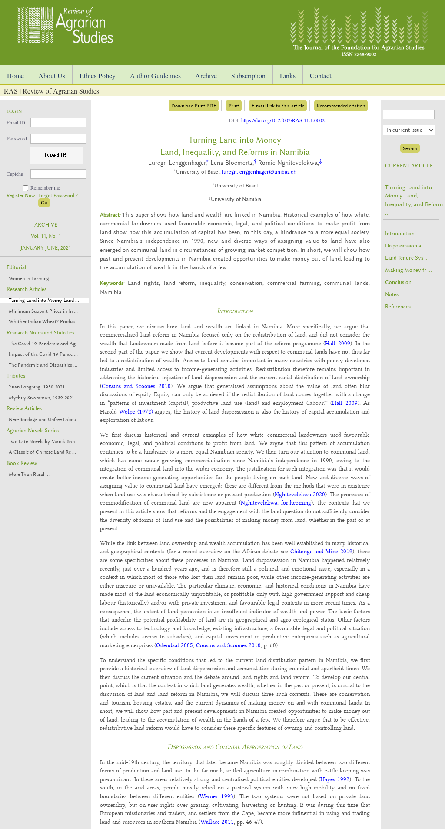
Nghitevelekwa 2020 (300, 494)
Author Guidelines (155, 75)
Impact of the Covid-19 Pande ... (43, 354)
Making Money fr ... (408, 270)
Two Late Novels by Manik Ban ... (44, 442)
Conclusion (398, 282)
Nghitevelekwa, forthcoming (276, 502)
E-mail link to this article (278, 106)
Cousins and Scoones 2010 (136, 385)
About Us (51, 75)
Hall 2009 (337, 343)
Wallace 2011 (217, 821)
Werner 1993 (216, 795)
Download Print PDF (193, 106)
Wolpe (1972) (136, 411)
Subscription (248, 75)
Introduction (400, 234)
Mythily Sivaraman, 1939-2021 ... (44, 398)
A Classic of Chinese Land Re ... (42, 452)
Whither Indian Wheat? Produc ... (44, 321)
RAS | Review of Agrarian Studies (51, 90)
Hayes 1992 (334, 779)
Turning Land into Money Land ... (44, 300)
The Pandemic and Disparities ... (43, 365)
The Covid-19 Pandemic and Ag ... (45, 344)
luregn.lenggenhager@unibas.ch (259, 172)
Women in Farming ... (31, 278)
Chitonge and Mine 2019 (321, 551)
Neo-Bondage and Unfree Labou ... (45, 419)
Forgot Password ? (58, 195)
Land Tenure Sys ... (407, 258)
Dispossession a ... (406, 246)
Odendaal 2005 (174, 645)
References (398, 307)
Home (15, 75)
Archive (206, 75)
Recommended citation (341, 106)
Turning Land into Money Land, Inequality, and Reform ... (414, 200)
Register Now (22, 195)
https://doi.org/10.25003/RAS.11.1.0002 (283, 120)
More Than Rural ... (29, 474)
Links (288, 75)
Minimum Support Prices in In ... (43, 311)
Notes (392, 294)
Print (234, 106)
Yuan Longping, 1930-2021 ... (39, 387)
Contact (320, 75)
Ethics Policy (98, 75)
